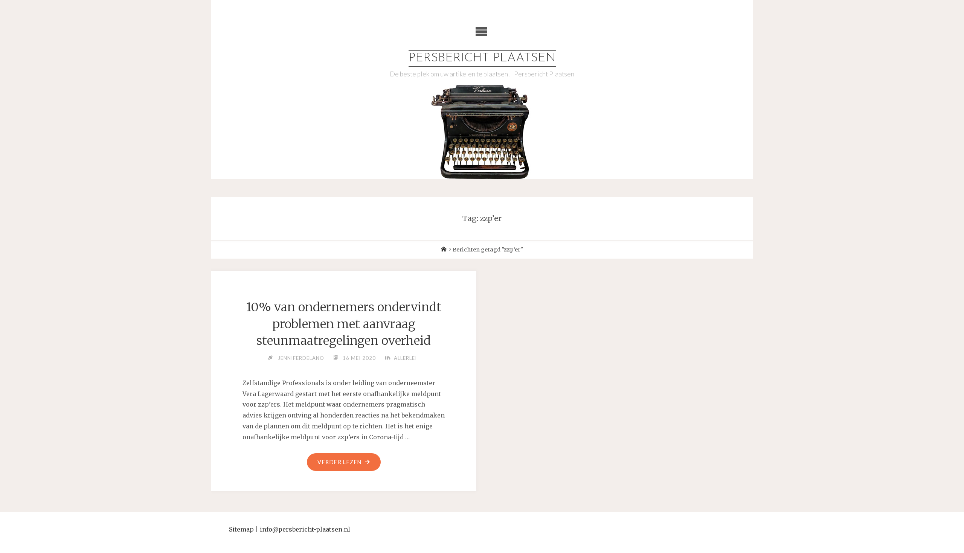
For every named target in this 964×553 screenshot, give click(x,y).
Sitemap (241, 529)
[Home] (443, 249)
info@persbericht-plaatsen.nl (305, 529)
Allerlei (405, 358)
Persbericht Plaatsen (482, 58)
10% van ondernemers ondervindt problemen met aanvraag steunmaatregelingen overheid (343, 324)
